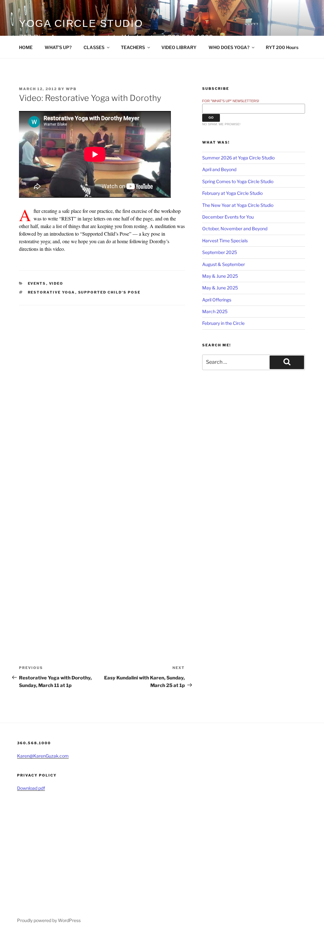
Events (37, 283)
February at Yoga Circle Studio (232, 193)
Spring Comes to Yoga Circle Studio (237, 181)
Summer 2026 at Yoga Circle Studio (238, 157)
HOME (26, 47)
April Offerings (216, 299)
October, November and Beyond (234, 228)
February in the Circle (223, 323)
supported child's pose (109, 292)
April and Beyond (219, 169)
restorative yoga (51, 292)
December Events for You (228, 217)
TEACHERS (133, 47)
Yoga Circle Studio (81, 23)
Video (56, 283)
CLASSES (94, 47)
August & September (223, 264)
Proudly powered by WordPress (49, 920)
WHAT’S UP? (58, 47)
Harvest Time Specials (225, 240)
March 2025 (214, 311)
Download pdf (31, 788)
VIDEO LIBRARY (178, 47)
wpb (71, 89)
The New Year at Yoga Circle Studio (237, 205)
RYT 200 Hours (282, 47)
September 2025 (219, 252)
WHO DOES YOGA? (229, 47)
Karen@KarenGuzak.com (43, 756)
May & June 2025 (220, 276)
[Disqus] (102, 384)
